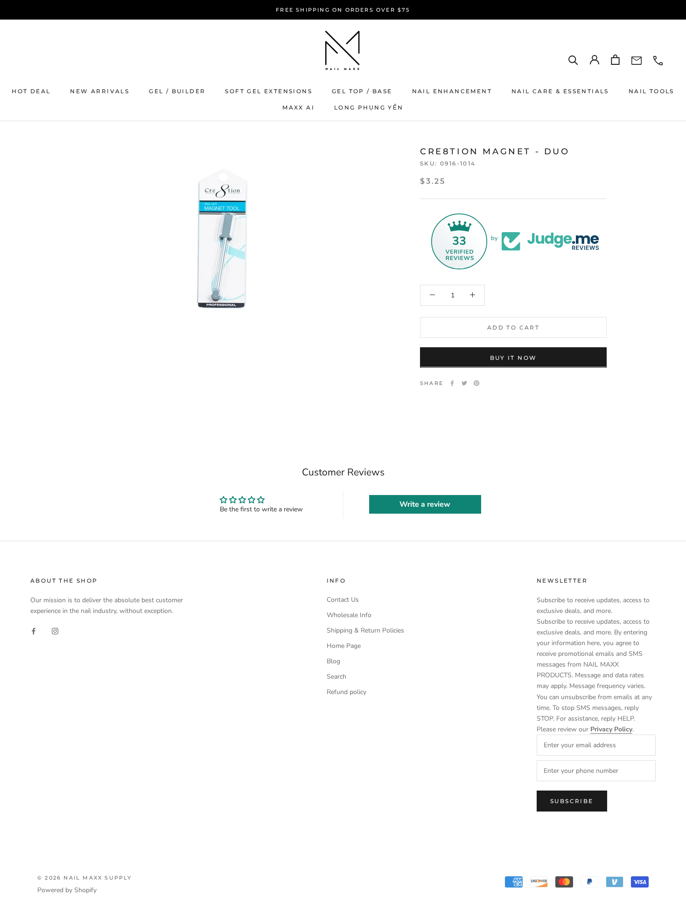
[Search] (573, 60)
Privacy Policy (611, 729)
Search (336, 676)
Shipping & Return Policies (365, 630)
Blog (333, 661)
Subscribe (572, 801)
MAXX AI (298, 107)
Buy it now (513, 357)
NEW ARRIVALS (99, 91)
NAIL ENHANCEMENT (452, 91)
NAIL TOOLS (651, 91)
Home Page (344, 645)
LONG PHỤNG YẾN (369, 107)
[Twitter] (464, 383)
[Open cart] (615, 60)
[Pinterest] (476, 383)
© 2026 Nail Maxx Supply (84, 877)
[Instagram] (55, 631)
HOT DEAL (31, 91)
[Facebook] (452, 383)
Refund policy (346, 692)
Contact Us (343, 599)
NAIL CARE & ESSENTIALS (560, 91)
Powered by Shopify (67, 890)
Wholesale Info (349, 615)
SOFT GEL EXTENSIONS (268, 91)
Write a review (424, 504)
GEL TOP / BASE (362, 91)
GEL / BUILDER (177, 91)
